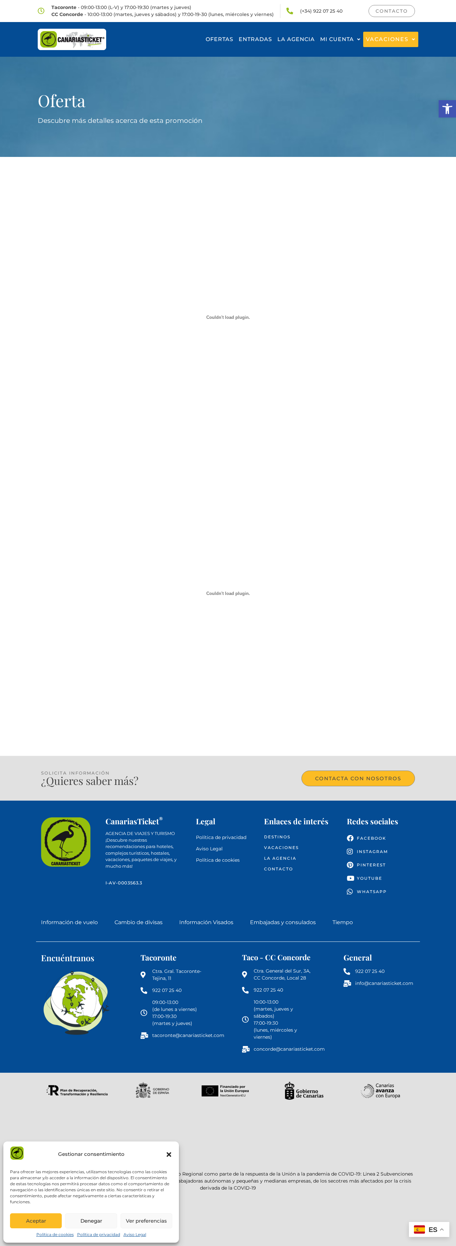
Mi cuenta (337, 39)
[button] (447, 109)
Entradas (255, 39)
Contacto (278, 868)
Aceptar (36, 1221)
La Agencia (296, 39)
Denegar (91, 1221)
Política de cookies (55, 1234)
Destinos (277, 836)
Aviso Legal (135, 1234)
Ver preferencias (146, 1221)
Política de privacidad (98, 1234)
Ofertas (219, 39)
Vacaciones (387, 39)
